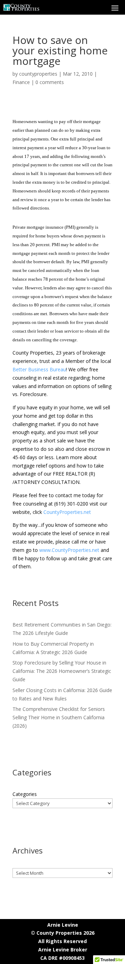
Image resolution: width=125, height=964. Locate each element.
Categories (24, 794)
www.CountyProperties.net (69, 550)
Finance (21, 82)
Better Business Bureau (39, 369)
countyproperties (38, 73)
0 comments (49, 82)
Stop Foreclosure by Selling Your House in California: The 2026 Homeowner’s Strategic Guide (61, 671)
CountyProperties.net (67, 512)
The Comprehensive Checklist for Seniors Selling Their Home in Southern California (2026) (58, 717)
